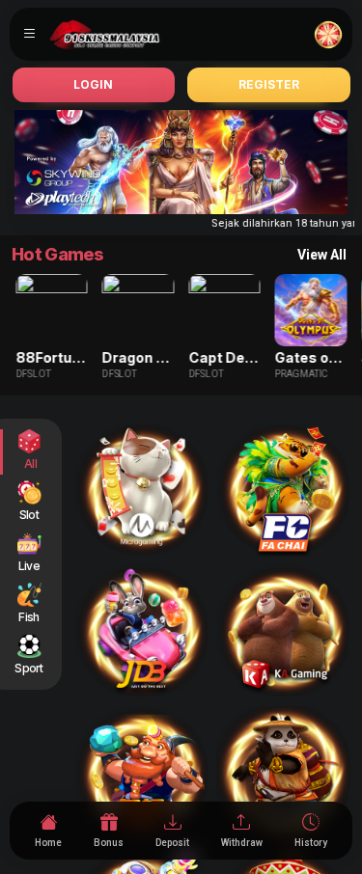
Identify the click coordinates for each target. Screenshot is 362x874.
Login (93, 84)
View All (322, 254)
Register (268, 84)
